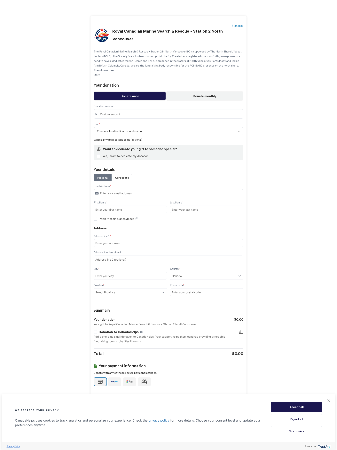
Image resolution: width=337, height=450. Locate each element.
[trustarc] (324, 446)
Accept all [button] (296, 407)
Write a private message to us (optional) (118, 139)
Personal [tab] (102, 177)
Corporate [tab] (122, 177)
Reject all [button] (296, 419)
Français (237, 25)
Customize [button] (296, 431)
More (97, 74)
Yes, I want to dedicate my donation (125, 156)
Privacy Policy (13, 446)
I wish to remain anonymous (116, 218)
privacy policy (158, 420)
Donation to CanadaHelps (119, 332)
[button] (329, 401)
